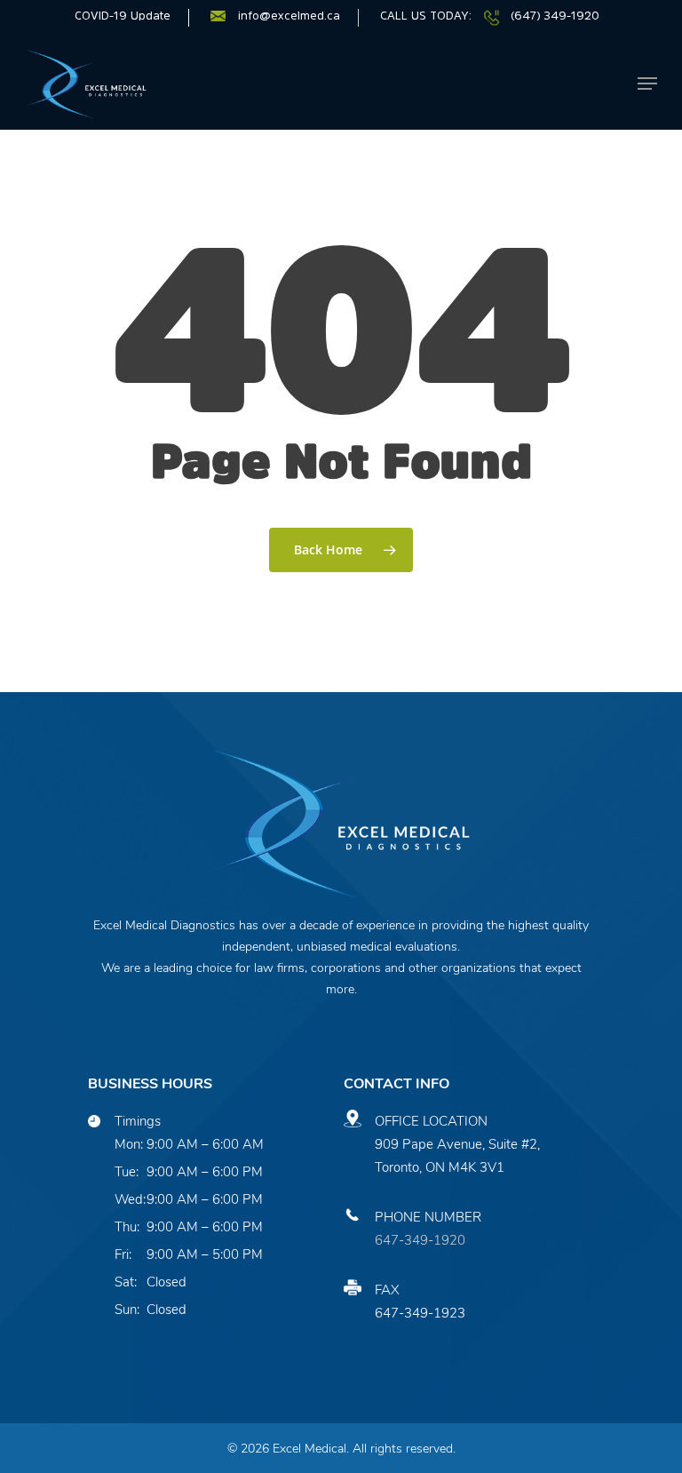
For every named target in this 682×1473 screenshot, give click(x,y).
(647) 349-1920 (555, 15)
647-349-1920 (420, 1240)
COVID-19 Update (122, 15)
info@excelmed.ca (289, 15)
